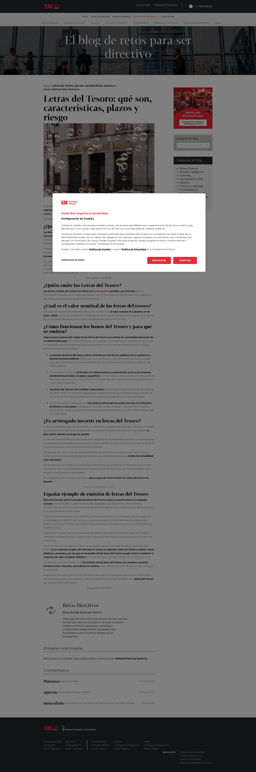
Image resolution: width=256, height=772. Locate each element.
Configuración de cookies (73, 260)
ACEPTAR (185, 260)
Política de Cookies (100, 249)
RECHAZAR (159, 260)
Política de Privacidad (134, 249)
